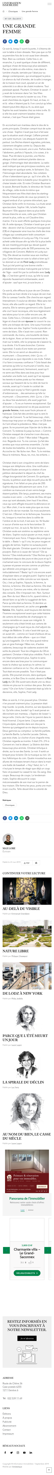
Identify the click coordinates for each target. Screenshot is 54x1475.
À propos (7, 1418)
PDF (28, 863)
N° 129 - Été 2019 (13, 19)
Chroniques (13, 11)
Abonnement (9, 1426)
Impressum (8, 1434)
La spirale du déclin (23, 1082)
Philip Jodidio (17, 999)
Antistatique (17, 1467)
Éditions (7, 1414)
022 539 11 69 (14, 1398)
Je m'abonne (27, 1339)
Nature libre (16, 951)
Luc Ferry (15, 1087)
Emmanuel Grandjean (21, 914)
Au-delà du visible (21, 909)
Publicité (7, 1422)
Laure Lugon (17, 1045)
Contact (7, 1430)
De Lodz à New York (22, 993)
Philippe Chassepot (19, 956)
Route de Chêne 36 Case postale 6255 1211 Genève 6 (12, 1387)
